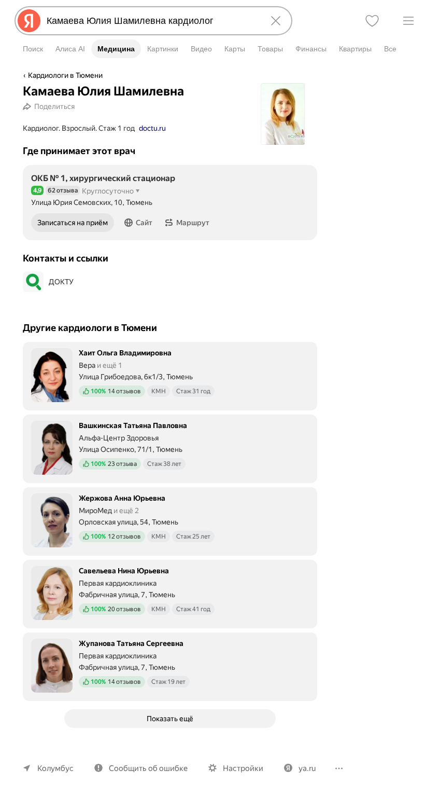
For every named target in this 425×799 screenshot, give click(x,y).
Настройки (243, 768)
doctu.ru (152, 128)
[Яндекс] (29, 20)
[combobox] (151, 20)
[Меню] (408, 20)
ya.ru (307, 768)
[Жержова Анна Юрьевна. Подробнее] (170, 520)
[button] (138, 222)
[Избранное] (372, 20)
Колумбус (55, 768)
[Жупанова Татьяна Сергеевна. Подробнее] (170, 666)
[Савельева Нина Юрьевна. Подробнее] (170, 593)
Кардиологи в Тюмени (65, 75)
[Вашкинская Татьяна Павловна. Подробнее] (170, 448)
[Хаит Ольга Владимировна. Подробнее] (170, 375)
